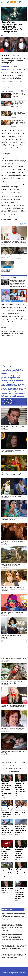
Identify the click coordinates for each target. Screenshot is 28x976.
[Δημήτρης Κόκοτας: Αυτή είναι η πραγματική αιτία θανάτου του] (21, 865)
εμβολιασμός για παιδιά (10, 69)
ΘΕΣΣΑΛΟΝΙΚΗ (17, 768)
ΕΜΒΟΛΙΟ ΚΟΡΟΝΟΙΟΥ (7, 768)
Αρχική (6, 970)
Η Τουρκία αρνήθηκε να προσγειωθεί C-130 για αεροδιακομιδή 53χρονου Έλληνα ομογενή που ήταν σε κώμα (13, 389)
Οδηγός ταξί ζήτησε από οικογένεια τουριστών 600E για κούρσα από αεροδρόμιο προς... (7, 873)
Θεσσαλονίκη (6, 66)
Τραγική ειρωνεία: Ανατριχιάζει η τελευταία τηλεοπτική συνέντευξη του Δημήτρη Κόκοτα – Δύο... (20, 787)
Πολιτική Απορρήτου (13, 970)
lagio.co (14, 973)
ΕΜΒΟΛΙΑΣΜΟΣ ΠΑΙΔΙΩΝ (8, 765)
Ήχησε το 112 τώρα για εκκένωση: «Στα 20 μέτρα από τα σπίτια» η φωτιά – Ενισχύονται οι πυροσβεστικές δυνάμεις (13, 395)
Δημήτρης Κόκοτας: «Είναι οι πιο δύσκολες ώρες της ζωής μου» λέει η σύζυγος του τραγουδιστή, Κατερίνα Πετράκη (13, 384)
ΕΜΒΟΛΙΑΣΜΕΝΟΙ (12, 762)
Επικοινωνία (20, 970)
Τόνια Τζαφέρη (5, 55)
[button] (14, 13)
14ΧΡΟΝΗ (4, 762)
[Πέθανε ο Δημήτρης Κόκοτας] (7, 884)
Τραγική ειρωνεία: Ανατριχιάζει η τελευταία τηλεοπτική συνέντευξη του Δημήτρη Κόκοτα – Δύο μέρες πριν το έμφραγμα (12, 371)
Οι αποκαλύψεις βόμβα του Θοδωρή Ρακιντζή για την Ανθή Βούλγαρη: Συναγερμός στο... (7, 810)
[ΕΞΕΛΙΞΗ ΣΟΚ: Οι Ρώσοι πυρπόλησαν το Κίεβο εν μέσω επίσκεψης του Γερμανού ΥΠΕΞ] (21, 884)
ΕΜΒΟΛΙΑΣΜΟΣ (21, 762)
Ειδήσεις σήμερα (7, 366)
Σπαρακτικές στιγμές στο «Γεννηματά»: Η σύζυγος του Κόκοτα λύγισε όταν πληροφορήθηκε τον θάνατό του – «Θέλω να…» (18, 283)
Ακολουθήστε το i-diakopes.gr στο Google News (11, 402)
